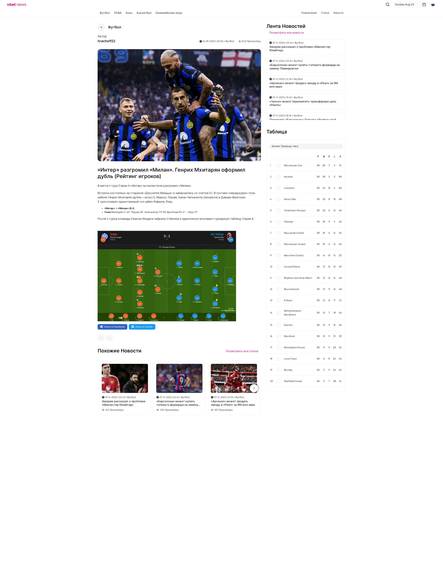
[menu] (172, 13)
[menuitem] (105, 13)
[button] (424, 4)
